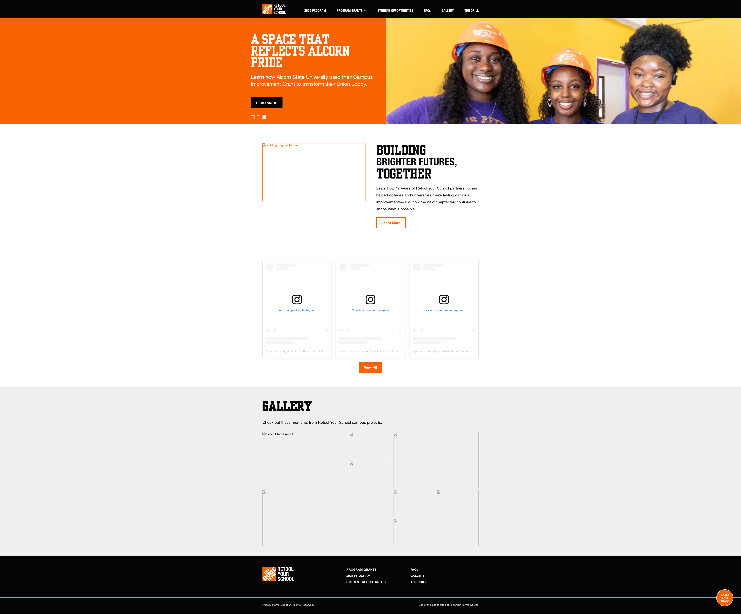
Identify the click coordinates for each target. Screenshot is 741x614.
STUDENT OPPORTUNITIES (395, 10)
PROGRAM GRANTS (350, 10)
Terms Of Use (470, 604)
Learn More (390, 223)
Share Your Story (725, 598)
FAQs (427, 10)
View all (370, 367)
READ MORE (266, 103)
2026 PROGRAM (315, 10)
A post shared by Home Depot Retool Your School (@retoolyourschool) (309, 351)
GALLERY (448, 10)
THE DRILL (471, 10)
